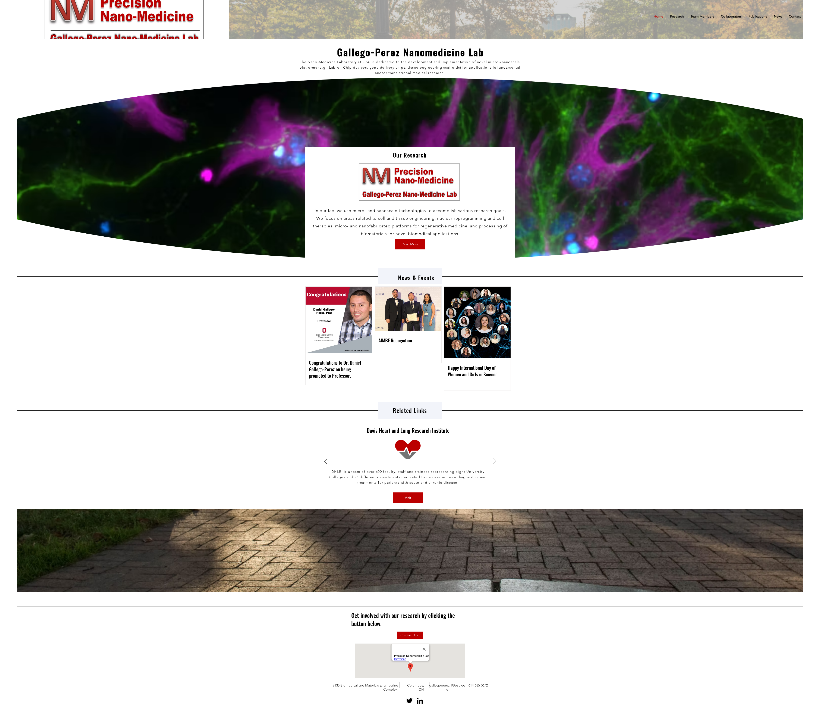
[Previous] (326, 461)
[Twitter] (409, 701)
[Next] (494, 461)
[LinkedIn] (420, 701)
